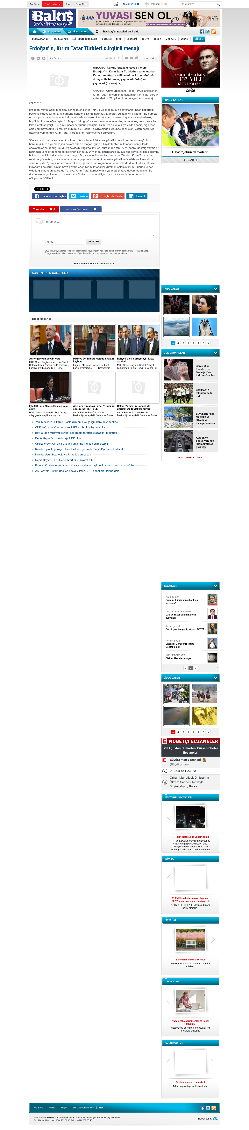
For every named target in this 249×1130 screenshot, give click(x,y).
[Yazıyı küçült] (145, 58)
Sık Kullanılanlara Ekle (83, 1107)
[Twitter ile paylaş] (207, 31)
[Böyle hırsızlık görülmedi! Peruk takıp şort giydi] (205, 716)
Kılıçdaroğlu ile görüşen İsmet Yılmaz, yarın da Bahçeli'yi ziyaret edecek (79, 449)
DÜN (180, 457)
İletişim (64, 1107)
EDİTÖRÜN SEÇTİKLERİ (178, 797)
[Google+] (44, 58)
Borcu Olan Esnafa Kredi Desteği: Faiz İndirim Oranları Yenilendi (205, 371)
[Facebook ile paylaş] (202, 31)
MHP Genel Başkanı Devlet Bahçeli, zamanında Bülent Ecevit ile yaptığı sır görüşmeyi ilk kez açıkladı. (137, 363)
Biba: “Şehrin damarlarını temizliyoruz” (190, 154)
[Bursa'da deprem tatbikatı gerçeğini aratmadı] (176, 305)
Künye (52, 1107)
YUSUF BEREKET (179, 597)
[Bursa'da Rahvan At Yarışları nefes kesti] (205, 694)
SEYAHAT (170, 920)
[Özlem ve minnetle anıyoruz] (205, 305)
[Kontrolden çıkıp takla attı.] (176, 716)
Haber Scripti (205, 1118)
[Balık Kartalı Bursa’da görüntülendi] (205, 327)
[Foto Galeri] (52, 31)
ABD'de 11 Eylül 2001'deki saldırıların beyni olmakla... (190, 903)
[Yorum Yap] (127, 58)
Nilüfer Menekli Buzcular (180, 612)
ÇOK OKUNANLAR (174, 353)
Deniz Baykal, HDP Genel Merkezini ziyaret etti (64, 459)
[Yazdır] (137, 58)
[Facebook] (33, 58)
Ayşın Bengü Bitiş (177, 655)
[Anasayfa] (34, 31)
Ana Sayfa (34, 4)
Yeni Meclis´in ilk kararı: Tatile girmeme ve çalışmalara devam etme (76, 421)
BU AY (200, 457)
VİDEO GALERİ (172, 677)
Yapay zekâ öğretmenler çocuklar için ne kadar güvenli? (190, 1026)
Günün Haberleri (52, 4)
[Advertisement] (236, 68)
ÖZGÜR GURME (174, 1043)
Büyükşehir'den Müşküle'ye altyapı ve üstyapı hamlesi (205, 418)
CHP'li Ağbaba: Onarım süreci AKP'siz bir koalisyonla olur (70, 427)
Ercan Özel (179, 626)
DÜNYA (169, 859)
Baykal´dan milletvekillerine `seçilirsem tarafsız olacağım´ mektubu (76, 432)
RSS (101, 1107)
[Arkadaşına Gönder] (132, 58)
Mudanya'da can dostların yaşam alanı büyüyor (131, 31)
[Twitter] (38, 58)
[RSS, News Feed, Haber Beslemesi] (213, 31)
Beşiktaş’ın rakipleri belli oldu (204, 393)
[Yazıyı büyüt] (154, 58)
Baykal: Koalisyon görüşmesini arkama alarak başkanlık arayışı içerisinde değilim (85, 465)
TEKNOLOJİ (172, 981)
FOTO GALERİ (171, 288)
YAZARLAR (170, 585)
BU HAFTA (190, 457)
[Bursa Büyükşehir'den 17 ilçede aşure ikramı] (176, 694)
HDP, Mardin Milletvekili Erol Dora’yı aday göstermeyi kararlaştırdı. (49, 411)
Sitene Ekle (81, 4)
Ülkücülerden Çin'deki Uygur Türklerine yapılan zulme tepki (71, 443)
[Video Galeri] (77, 31)
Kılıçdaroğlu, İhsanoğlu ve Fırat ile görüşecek (63, 454)
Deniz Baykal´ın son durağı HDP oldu (58, 438)
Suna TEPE (186, 640)
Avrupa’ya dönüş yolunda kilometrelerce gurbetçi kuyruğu (205, 442)
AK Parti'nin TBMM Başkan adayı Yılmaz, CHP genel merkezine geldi (77, 470)
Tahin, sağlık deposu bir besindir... (191, 1084)
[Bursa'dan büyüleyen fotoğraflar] (176, 327)
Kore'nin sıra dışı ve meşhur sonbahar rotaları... (191, 963)
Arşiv (68, 4)
